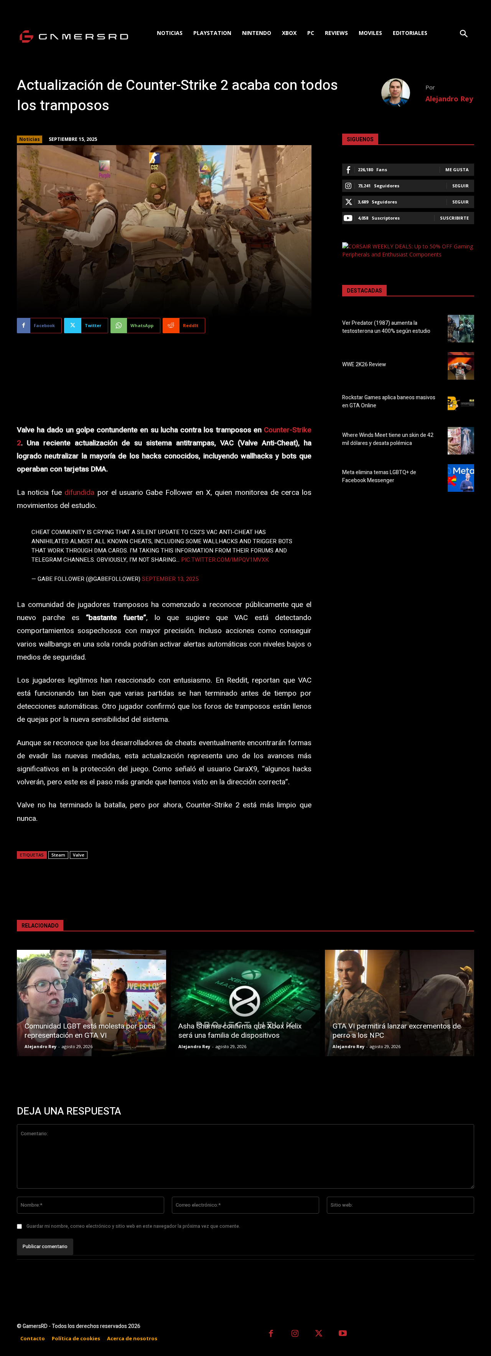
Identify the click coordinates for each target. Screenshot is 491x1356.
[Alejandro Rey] (403, 92)
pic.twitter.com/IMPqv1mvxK (225, 560)
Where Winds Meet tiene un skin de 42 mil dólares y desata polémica (387, 439)
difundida (79, 492)
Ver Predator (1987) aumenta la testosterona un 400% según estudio (386, 327)
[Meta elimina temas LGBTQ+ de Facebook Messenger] (461, 478)
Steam (58, 855)
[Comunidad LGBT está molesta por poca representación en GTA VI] (91, 1003)
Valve (78, 855)
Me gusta (457, 169)
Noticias (29, 139)
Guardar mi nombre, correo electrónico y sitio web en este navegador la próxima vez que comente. (133, 1226)
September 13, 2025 (170, 579)
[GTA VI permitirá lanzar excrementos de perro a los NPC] (399, 1003)
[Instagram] (295, 1334)
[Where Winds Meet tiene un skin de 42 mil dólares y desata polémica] (461, 441)
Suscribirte (454, 218)
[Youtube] (343, 1334)
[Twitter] (319, 1334)
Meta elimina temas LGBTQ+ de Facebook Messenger (379, 476)
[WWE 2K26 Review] (461, 366)
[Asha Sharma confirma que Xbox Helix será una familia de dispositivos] (245, 1003)
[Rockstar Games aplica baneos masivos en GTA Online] (461, 403)
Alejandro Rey (449, 98)
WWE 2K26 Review (364, 364)
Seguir (460, 186)
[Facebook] (271, 1334)
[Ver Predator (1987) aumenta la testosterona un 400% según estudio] (461, 328)
